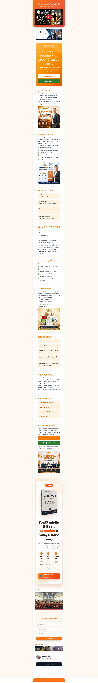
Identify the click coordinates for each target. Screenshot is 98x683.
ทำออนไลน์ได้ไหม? (45, 412)
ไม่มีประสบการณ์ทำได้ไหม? (47, 403)
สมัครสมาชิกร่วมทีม (50, 664)
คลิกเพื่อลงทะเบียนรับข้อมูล (48, 680)
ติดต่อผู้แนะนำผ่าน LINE (49, 443)
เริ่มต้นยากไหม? (44, 416)
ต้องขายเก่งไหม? (44, 407)
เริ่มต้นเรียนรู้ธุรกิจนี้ (49, 76)
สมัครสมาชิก (49, 438)
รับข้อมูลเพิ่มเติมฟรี (49, 638)
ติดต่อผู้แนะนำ (49, 81)
